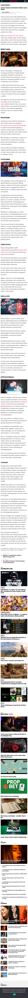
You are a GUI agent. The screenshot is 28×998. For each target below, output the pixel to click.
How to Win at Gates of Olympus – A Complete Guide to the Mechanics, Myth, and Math (14, 615)
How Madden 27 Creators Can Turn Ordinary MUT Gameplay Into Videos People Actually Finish (13, 591)
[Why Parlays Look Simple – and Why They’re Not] (14, 805)
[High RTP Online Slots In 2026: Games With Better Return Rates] (14, 745)
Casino (10, 714)
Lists (2, 703)
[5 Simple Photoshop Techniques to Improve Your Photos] (4, 963)
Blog (2, 680)
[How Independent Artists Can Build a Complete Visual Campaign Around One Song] (14, 671)
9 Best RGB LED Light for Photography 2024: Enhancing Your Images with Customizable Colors (17, 951)
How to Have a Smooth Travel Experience (12, 660)
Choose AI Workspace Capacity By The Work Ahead (13, 706)
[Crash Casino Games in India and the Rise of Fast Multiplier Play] (14, 724)
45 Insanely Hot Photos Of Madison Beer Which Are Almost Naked (17, 939)
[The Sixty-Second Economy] (14, 766)
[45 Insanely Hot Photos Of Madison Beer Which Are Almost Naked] (4, 940)
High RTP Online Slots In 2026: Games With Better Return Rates (13, 756)
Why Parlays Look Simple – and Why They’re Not (13, 816)
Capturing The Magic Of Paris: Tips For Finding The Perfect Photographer (17, 956)
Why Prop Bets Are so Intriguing (10, 796)
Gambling (3, 612)
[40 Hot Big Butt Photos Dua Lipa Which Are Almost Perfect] (4, 934)
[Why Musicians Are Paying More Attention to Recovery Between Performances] (14, 626)
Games (2, 587)
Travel (2, 658)
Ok (14, 994)
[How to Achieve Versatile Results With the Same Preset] (4, 946)
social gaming (19, 550)
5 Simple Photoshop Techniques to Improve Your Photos (16, 962)
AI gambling (4, 548)
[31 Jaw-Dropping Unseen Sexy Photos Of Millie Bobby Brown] (4, 974)
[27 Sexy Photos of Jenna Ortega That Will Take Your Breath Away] (14, 915)
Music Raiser (13, 1)
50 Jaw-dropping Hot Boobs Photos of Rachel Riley (14, 894)
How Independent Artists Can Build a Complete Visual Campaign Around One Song (13, 682)
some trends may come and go (13, 35)
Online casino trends (7, 550)
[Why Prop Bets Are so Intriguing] (14, 786)
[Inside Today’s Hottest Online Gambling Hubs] (14, 827)
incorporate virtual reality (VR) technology (13, 125)
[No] (13, 995)
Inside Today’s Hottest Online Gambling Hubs (14, 837)
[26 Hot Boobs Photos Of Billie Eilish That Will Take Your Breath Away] (14, 854)
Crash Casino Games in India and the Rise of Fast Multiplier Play (13, 735)
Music (2, 635)
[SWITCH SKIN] (24, 1)
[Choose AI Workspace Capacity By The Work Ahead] (14, 694)
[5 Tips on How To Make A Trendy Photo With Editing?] (4, 968)
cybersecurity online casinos (17, 548)
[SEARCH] (26, 1)
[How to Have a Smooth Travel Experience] (14, 649)
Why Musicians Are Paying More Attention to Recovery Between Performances (13, 638)
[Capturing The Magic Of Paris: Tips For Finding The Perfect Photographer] (4, 957)
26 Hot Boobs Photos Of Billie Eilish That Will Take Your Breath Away (17, 927)
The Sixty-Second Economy (8, 776)
